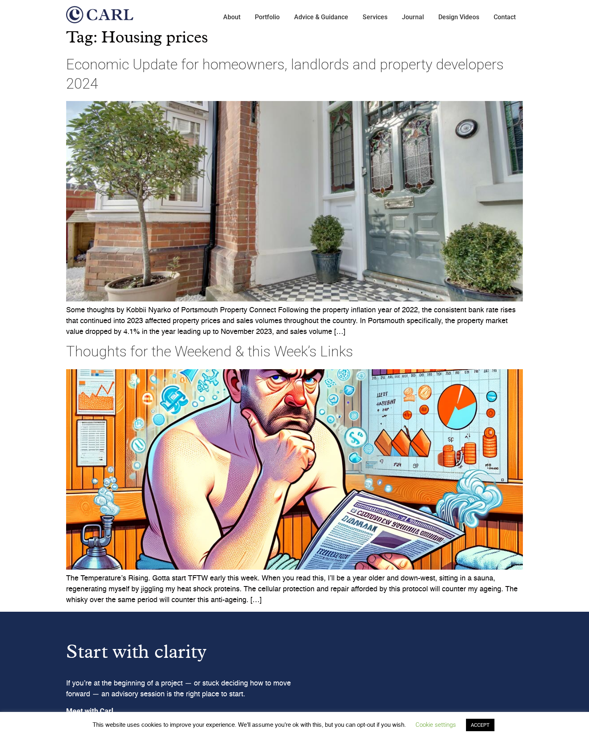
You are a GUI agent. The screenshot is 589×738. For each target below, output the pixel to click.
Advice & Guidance (321, 17)
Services (375, 17)
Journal (413, 17)
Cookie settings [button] (436, 724)
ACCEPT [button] (480, 725)
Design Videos (458, 17)
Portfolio (267, 17)
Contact (505, 17)
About (231, 17)
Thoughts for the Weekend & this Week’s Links (209, 351)
